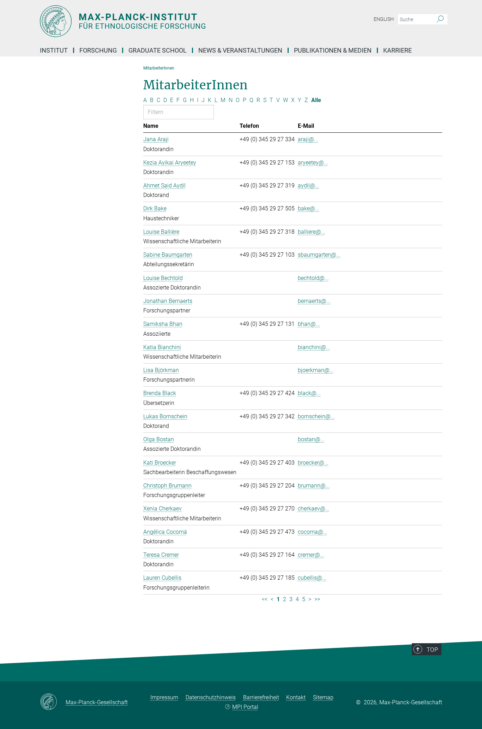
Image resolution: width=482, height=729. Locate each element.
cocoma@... (312, 531)
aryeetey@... (313, 162)
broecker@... (313, 462)
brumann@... (314, 485)
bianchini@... (314, 347)
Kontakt (296, 697)
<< (264, 599)
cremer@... (311, 554)
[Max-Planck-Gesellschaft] (53, 702)
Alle (316, 100)
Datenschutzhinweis (211, 697)
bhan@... (309, 324)
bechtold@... (313, 278)
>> (317, 599)
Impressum (164, 697)
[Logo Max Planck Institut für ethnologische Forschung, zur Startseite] (172, 21)
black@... (309, 393)
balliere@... (311, 231)
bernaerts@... (314, 301)
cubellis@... (312, 577)
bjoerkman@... (316, 370)
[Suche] (440, 19)
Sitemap (323, 697)
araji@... (308, 139)
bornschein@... (316, 416)
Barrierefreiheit (261, 697)
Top (432, 649)
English (384, 19)
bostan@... (311, 439)
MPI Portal (245, 707)
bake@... (308, 208)
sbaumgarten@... (319, 254)
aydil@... (308, 185)
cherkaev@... (314, 508)
